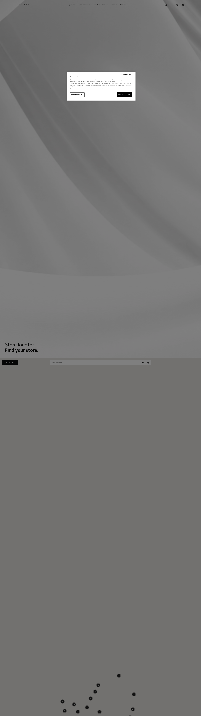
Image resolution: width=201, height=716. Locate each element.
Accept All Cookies (124, 94)
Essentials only (126, 74)
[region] (101, 86)
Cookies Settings (77, 94)
